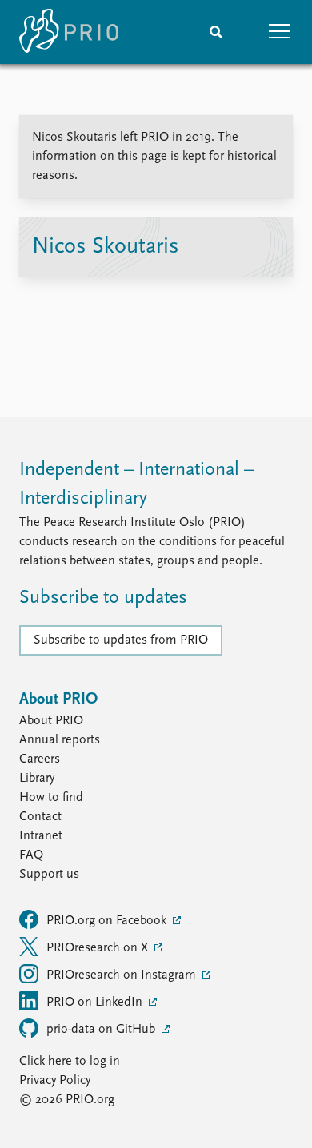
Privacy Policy (54, 1080)
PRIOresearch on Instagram (122, 975)
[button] (280, 32)
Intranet (40, 836)
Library (36, 778)
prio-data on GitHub (102, 1029)
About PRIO (51, 721)
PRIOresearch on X (98, 948)
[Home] (68, 32)
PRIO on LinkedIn (96, 1002)
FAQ (31, 855)
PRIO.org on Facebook (108, 921)
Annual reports (59, 740)
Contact (40, 817)
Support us (49, 874)
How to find (51, 797)
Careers (39, 759)
